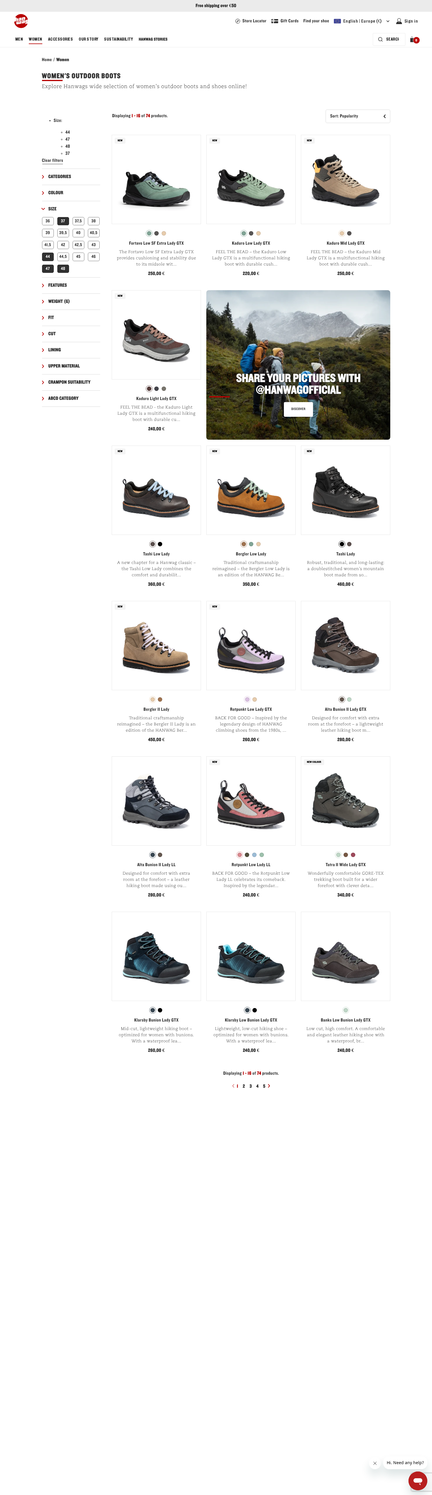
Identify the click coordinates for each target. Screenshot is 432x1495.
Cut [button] (52, 334)
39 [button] (48, 232)
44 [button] (48, 256)
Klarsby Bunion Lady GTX (156, 1020)
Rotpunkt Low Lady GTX (251, 709)
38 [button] (93, 221)
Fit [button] (51, 317)
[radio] (149, 233)
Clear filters (52, 160)
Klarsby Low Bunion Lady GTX (251, 1020)
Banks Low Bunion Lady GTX (346, 1020)
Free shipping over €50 (216, 6)
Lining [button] (54, 350)
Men (19, 39)
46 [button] (93, 256)
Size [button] (52, 209)
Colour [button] (55, 193)
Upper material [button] (64, 366)
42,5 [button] (78, 244)
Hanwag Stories (153, 39)
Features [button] (57, 285)
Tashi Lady (345, 554)
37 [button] (63, 221)
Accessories (60, 39)
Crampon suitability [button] (69, 382)
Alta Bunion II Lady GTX (345, 709)
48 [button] (63, 268)
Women (35, 39)
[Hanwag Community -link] (298, 365)
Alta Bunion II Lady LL (156, 865)
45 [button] (78, 256)
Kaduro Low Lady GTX (251, 243)
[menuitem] (19, 39)
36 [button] (48, 221)
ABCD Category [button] (63, 398)
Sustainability (118, 39)
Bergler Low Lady (251, 554)
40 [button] (78, 232)
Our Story (88, 39)
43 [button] (93, 244)
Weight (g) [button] (59, 301)
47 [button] (48, 268)
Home (47, 60)
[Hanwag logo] (21, 21)
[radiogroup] (156, 233)
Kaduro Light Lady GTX (156, 399)
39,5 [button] (63, 232)
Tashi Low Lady (156, 554)
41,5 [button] (47, 244)
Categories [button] (59, 176)
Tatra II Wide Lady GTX (346, 865)
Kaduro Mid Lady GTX (346, 243)
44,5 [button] (63, 256)
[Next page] (270, 1086)
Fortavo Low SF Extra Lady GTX (156, 243)
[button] (413, 39)
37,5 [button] (78, 221)
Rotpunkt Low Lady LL (251, 865)
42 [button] (63, 244)
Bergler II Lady (156, 709)
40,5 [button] (93, 232)
